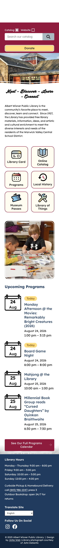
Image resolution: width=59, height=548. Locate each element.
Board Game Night (35, 353)
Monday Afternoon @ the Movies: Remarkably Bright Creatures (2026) (38, 315)
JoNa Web (14, 540)
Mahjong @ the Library (37, 376)
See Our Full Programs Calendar (26, 445)
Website (26, 30)
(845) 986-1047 (18, 489)
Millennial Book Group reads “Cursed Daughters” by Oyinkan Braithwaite (37, 409)
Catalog (9, 30)
